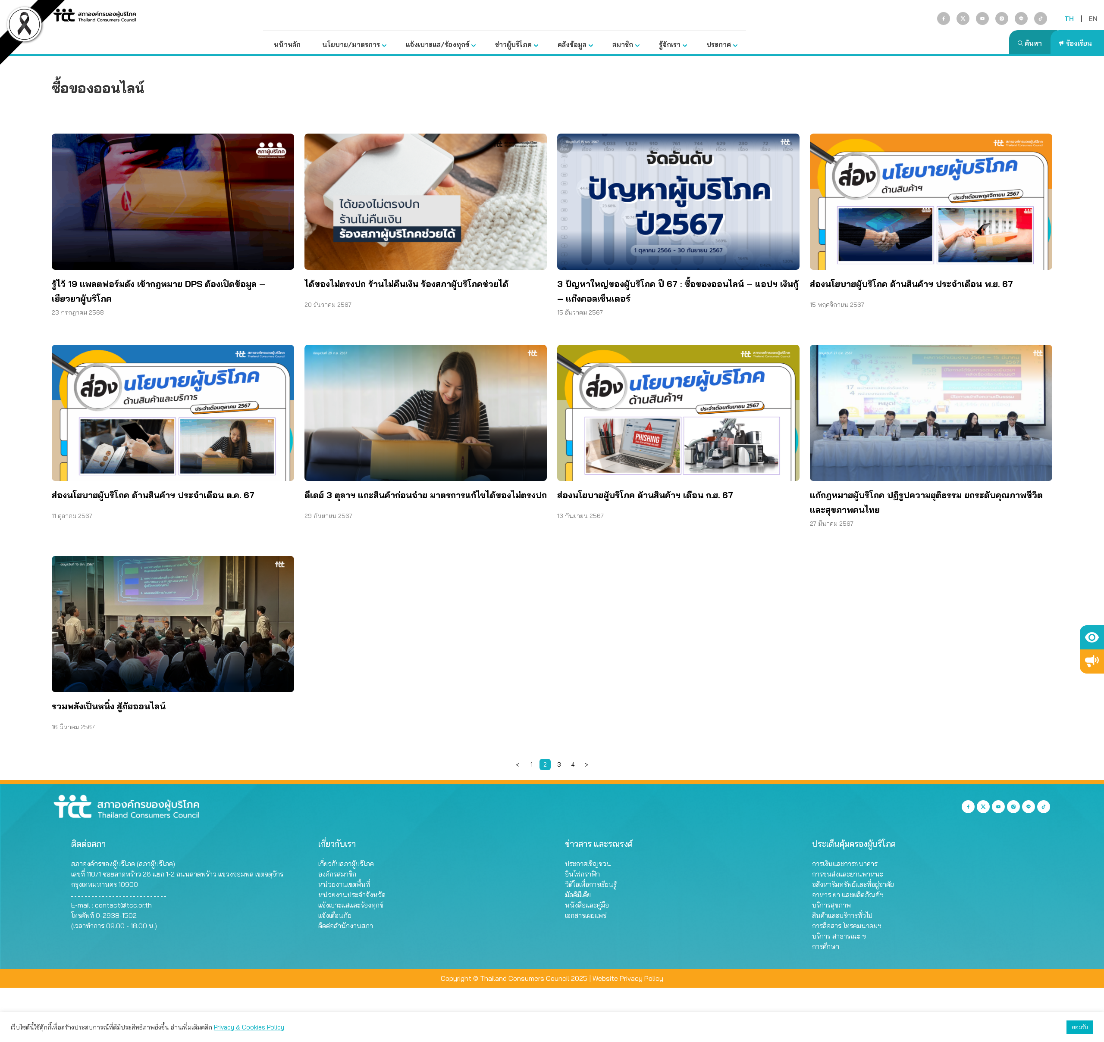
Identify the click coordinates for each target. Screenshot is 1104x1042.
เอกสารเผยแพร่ (585, 915)
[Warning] (1092, 661)
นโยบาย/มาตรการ (351, 44)
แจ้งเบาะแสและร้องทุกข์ (350, 905)
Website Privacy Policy (628, 978)
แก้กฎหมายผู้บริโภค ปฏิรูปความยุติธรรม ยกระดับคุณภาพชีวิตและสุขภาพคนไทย (926, 502)
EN (1093, 18)
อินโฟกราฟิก (582, 874)
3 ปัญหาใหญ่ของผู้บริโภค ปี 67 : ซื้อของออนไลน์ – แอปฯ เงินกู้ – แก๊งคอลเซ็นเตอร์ (677, 291)
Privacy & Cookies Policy (249, 1027)
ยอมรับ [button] (1080, 1026)
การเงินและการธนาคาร (845, 863)
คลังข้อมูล (572, 44)
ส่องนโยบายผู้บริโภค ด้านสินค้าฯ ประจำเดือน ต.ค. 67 (153, 495)
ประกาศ (718, 44)
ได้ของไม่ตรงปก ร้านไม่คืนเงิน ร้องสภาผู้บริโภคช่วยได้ (406, 283)
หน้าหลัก (287, 44)
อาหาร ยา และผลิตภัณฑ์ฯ (848, 894)
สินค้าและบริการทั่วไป (842, 915)
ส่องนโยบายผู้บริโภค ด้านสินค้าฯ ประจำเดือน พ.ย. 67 (911, 283)
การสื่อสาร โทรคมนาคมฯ (846, 925)
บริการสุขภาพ (831, 905)
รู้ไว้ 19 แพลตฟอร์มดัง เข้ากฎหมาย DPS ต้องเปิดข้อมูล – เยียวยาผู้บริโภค (158, 291)
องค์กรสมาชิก (337, 874)
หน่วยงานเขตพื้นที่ (344, 884)
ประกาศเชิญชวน (588, 863)
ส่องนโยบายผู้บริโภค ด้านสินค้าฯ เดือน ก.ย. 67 (645, 495)
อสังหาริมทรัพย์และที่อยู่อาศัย (853, 884)
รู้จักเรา (670, 44)
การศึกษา (825, 946)
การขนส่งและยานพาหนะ (847, 874)
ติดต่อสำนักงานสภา (345, 925)
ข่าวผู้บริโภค (513, 44)
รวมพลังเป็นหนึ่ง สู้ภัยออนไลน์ (109, 706)
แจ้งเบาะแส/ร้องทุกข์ (437, 44)
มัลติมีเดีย (578, 894)
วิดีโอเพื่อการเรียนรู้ (591, 884)
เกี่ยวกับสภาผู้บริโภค (346, 863)
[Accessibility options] (1092, 637)
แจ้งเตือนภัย (334, 915)
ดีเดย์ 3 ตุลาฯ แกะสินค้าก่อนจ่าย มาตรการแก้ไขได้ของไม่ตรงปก (425, 495)
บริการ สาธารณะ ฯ (839, 936)
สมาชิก (622, 44)
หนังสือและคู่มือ (587, 905)
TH (1069, 18)
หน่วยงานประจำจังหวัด (352, 894)
